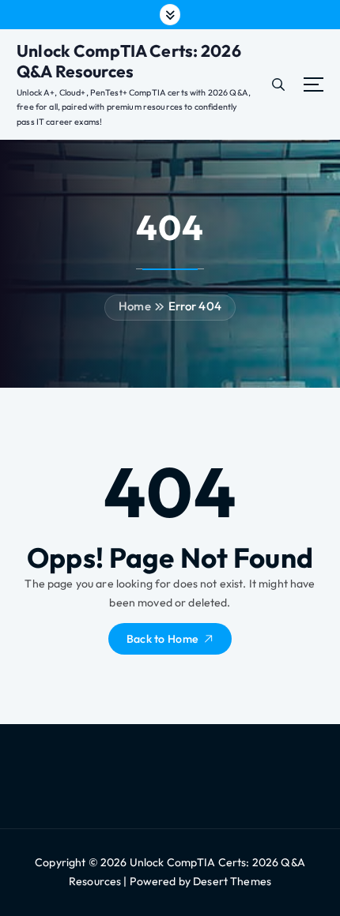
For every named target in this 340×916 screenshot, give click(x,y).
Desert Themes (232, 881)
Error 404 (194, 305)
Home (135, 305)
